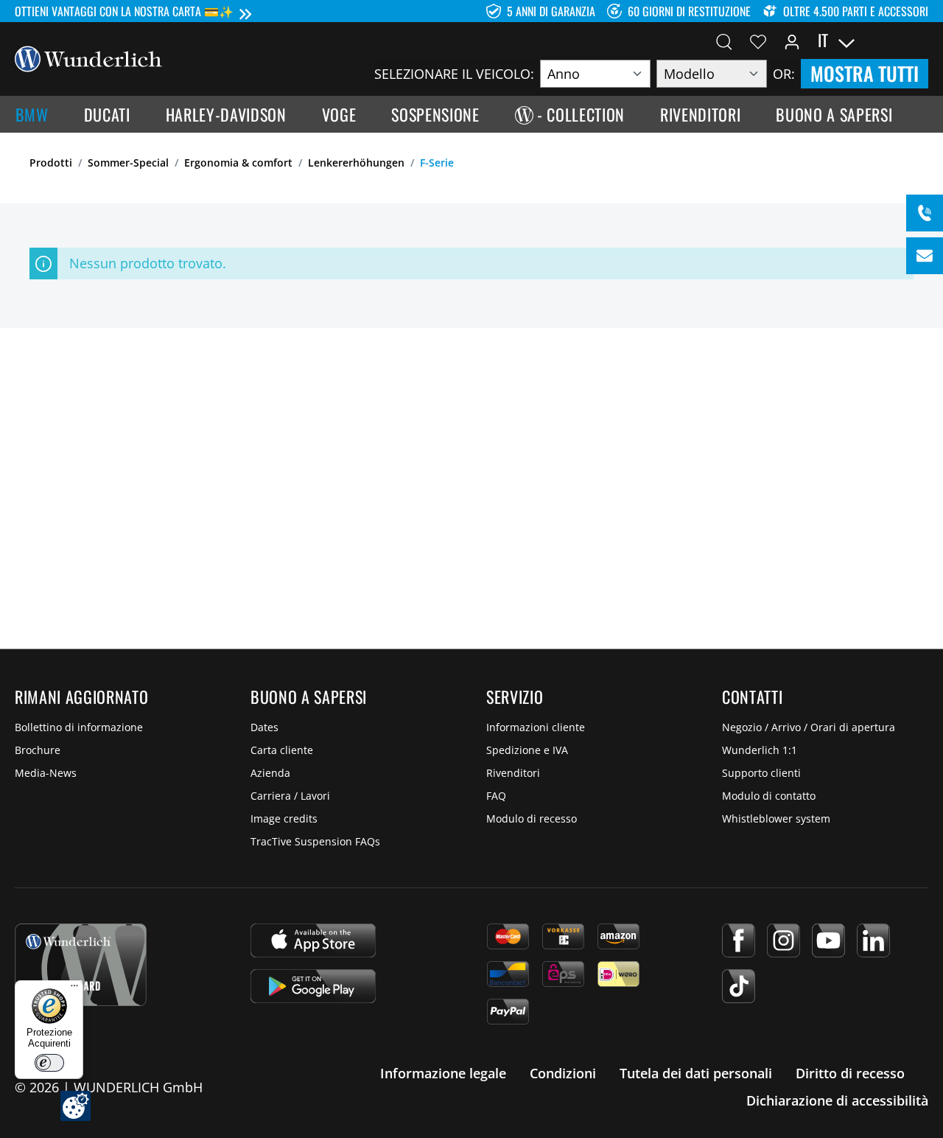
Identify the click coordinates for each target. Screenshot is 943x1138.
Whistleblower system (776, 818)
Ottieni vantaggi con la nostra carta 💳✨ (124, 11)
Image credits (284, 818)
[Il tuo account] (792, 41)
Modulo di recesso (531, 818)
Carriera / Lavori (290, 796)
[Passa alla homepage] (88, 57)
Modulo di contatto (769, 796)
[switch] (49, 1063)
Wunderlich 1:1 (759, 750)
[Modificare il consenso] (75, 1106)
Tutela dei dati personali (696, 1073)
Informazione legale (443, 1073)
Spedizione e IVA (527, 750)
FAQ (496, 796)
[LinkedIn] (873, 940)
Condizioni (563, 1073)
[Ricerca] (724, 41)
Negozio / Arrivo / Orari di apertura (808, 727)
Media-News (46, 773)
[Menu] (74, 989)
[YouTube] (828, 940)
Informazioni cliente (535, 727)
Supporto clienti (761, 773)
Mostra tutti (864, 73)
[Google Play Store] (313, 986)
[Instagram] (783, 940)
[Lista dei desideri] (758, 41)
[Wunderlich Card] (81, 965)
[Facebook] (738, 940)
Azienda (270, 773)
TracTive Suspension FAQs (315, 841)
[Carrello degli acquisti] (919, 40)
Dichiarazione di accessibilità (837, 1100)
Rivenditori (513, 773)
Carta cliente (281, 750)
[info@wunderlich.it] (924, 255)
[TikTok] (738, 986)
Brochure (37, 750)
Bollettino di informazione (79, 727)
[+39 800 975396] (924, 213)
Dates (264, 727)
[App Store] (313, 940)
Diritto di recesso (850, 1073)
